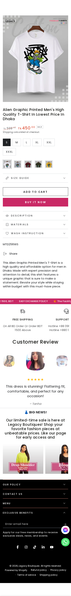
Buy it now (35, 202)
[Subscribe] (66, 524)
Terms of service (26, 574)
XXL (50, 143)
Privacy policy (58, 570)
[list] (35, 322)
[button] (65, 543)
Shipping (8, 132)
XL (38, 143)
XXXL (11, 153)
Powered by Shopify (16, 570)
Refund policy (39, 570)
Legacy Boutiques (29, 565)
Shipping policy (49, 574)
